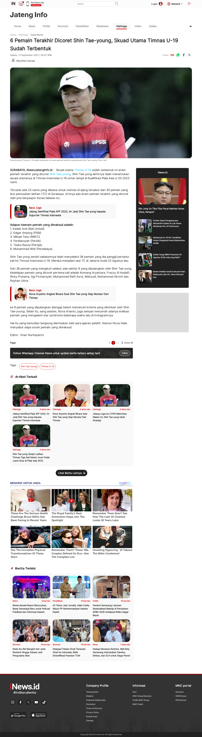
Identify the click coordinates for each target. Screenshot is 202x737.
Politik (46, 26)
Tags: (13, 365)
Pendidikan (82, 26)
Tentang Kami (92, 692)
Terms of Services (94, 708)
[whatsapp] (178, 54)
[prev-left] (109, 342)
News (32, 26)
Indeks (153, 26)
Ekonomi (63, 26)
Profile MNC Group (141, 700)
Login (154, 4)
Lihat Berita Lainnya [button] (70, 473)
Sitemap (89, 720)
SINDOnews (180, 696)
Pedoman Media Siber (96, 700)
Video (137, 26)
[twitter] (189, 54)
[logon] (13, 3)
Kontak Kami (91, 716)
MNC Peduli (138, 704)
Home (17, 26)
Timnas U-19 (82, 170)
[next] (122, 342)
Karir (135, 692)
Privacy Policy (92, 712)
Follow (125, 353)
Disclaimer (90, 704)
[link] (172, 54)
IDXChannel (180, 700)
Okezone (179, 692)
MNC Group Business (142, 696)
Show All (128, 342)
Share (166, 55)
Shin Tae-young (60, 174)
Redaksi (89, 696)
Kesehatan (102, 26)
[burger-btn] (189, 4)
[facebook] (183, 54)
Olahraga (121, 26)
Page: (13, 342)
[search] (117, 4)
